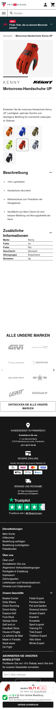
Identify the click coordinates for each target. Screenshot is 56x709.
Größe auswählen (28, 704)
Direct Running (10, 605)
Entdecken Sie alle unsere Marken (28, 406)
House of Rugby (11, 632)
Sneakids (34, 620)
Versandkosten (40, 691)
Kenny (12, 82)
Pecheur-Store (37, 602)
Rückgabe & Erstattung (15, 571)
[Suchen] (11, 13)
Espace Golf (9, 613)
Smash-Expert (37, 613)
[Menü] (3, 13)
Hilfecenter (8, 537)
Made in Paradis (11, 639)
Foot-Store (8, 617)
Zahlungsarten (10, 578)
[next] (54, 370)
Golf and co (8, 624)
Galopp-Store (9, 620)
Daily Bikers (9, 602)
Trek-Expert (35, 632)
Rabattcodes (9, 549)
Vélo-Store (35, 639)
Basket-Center (10, 598)
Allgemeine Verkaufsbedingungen (21, 567)
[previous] (2, 370)
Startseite (7, 35)
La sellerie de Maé (12, 635)
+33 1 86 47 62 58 (28, 445)
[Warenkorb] (52, 4)
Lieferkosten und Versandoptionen (21, 582)
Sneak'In (34, 617)
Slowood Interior (38, 609)
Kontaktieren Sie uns (28, 435)
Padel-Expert (36, 598)
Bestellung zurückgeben (28, 493)
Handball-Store (10, 628)
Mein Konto (8, 534)
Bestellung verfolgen (13, 541)
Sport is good (36, 624)
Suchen (18, 13)
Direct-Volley (9, 609)
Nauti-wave (8, 643)
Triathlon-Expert (38, 635)
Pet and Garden (38, 605)
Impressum (8, 575)
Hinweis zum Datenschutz (16, 586)
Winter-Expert (36, 643)
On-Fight (7, 647)
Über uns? (8, 560)
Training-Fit (35, 628)
